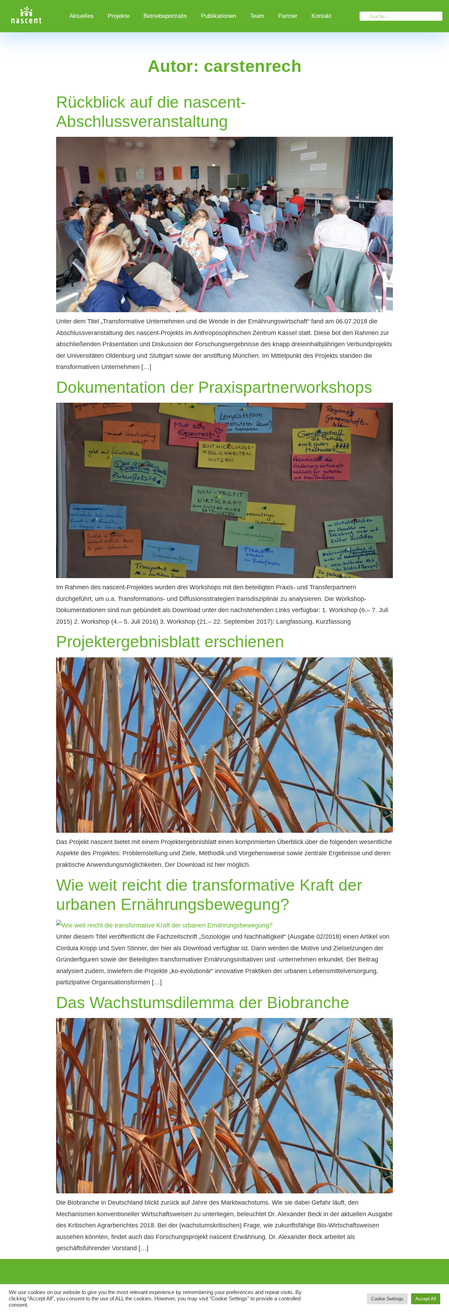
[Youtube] (248, 1274)
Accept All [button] (425, 1298)
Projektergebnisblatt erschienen (170, 641)
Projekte (118, 16)
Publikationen (218, 16)
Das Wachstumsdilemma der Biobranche (202, 1002)
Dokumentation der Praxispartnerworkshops (214, 387)
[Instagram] (201, 1274)
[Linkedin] (224, 1274)
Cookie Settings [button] (387, 1298)
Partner (287, 16)
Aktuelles (81, 16)
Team (257, 16)
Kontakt (321, 16)
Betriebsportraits (165, 16)
